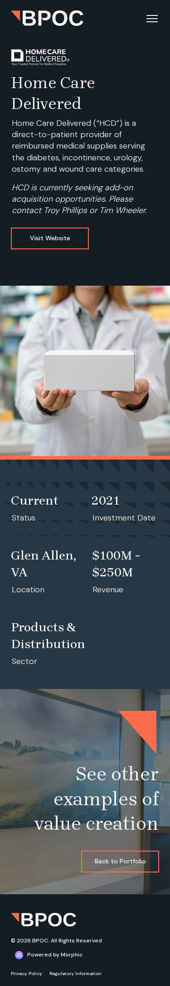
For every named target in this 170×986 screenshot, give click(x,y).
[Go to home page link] (43, 920)
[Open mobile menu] (152, 18)
